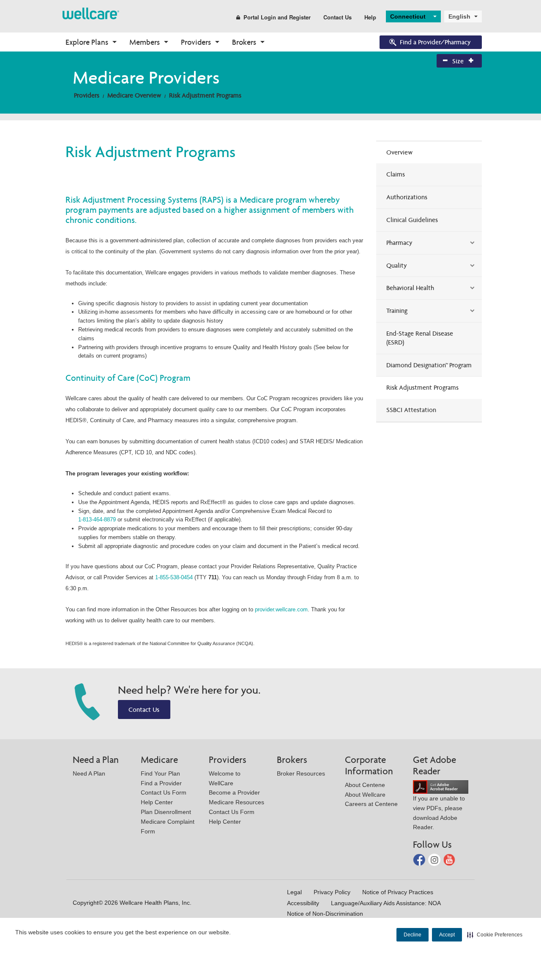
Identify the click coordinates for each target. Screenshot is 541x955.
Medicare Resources (236, 802)
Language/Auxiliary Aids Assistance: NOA (386, 903)
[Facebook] (420, 859)
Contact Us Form (163, 792)
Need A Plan (89, 773)
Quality (396, 265)
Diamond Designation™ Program (429, 365)
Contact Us (337, 17)
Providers (196, 42)
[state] (91, 12)
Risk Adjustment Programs (205, 95)
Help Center (157, 802)
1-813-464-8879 (97, 519)
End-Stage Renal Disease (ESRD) (419, 337)
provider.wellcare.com (281, 609)
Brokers (244, 42)
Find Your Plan (160, 773)
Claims (395, 174)
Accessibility (303, 903)
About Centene (365, 784)
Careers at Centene (371, 803)
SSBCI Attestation (411, 410)
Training (396, 311)
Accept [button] (447, 935)
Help (370, 17)
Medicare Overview (134, 95)
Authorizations (406, 197)
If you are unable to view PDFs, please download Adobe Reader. (439, 812)
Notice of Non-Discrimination (325, 913)
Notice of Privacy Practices (397, 892)
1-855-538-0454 (174, 577)
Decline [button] (412, 935)
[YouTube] (449, 859)
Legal (294, 892)
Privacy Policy (332, 892)
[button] (494, 934)
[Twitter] (435, 859)
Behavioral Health (410, 288)
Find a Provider (161, 783)
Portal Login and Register (277, 17)
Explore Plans (87, 42)
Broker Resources (301, 773)
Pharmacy (399, 243)
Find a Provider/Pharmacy (435, 42)
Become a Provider (234, 792)
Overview (399, 152)
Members (144, 42)
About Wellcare (365, 794)
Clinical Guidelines (412, 220)
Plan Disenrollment (166, 811)
